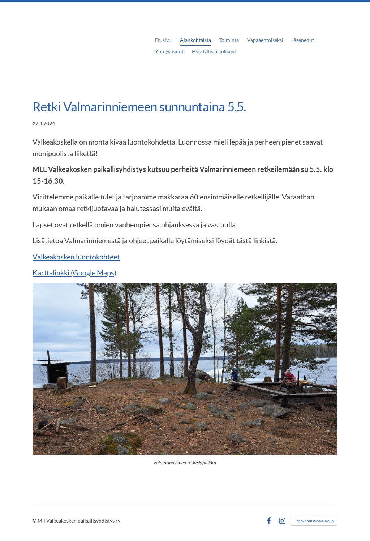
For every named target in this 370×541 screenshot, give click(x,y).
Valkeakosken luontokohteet (76, 256)
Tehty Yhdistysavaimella (314, 521)
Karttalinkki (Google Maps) (74, 272)
